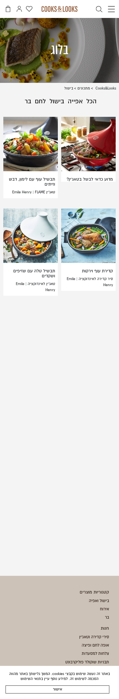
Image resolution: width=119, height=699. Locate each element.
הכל (91, 101)
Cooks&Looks (105, 88)
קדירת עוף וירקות (97, 271)
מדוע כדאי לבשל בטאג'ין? (90, 179)
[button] (110, 10)
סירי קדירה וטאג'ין (94, 636)
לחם (40, 101)
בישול (57, 101)
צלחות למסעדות (95, 653)
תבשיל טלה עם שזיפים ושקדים (34, 273)
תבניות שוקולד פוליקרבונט (87, 662)
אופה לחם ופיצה (95, 645)
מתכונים (83, 88)
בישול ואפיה (99, 600)
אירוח (104, 608)
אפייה (75, 101)
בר (28, 101)
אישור (57, 689)
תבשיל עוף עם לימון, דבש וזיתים (32, 181)
